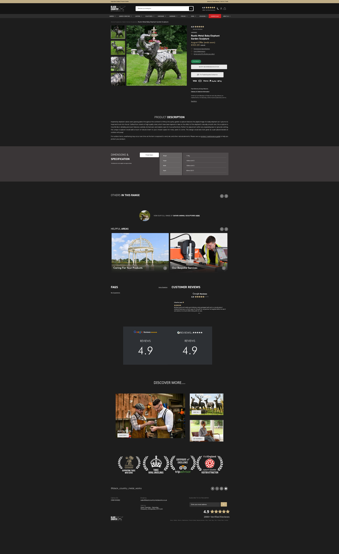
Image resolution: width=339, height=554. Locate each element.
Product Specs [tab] (149, 155)
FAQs (206, 520)
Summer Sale (215, 16)
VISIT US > (196, 412)
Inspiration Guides (115, 1)
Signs (192, 16)
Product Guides (125, 1)
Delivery (175, 520)
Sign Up (224, 504)
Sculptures (148, 16)
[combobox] (165, 8)
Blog (213, 520)
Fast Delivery (216, 1)
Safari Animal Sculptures (130, 22)
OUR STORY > (123, 435)
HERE (198, 216)
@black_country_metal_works (126, 488)
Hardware (172, 16)
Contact (226, 520)
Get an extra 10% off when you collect (204, 54)
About (171, 520)
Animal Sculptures (116, 22)
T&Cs (215, 520)
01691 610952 (115, 500)
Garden (111, 16)
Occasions (203, 16)
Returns (180, 520)
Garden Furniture (124, 16)
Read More (194, 101)
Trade (226, 1)
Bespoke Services (201, 520)
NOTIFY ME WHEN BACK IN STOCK (209, 67)
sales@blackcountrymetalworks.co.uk (154, 500)
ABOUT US (124, 431)
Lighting (137, 16)
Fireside (183, 16)
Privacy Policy (221, 520)
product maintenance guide (210, 136)
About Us (209, 1)
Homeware (161, 16)
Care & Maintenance (199, 51)
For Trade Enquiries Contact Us (209, 74)
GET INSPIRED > (198, 439)
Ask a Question (163, 287)
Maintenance (185, 520)
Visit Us (222, 1)
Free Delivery (196, 61)
